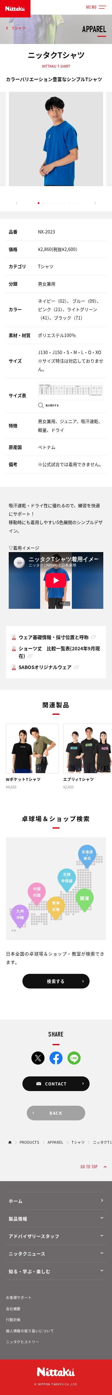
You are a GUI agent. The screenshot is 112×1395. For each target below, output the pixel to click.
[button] (17, 203)
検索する (56, 981)
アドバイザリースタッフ (34, 1236)
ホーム (16, 1201)
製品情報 (18, 1218)
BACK (56, 1113)
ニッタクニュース (27, 1253)
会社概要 (13, 1308)
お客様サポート (19, 1297)
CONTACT (56, 1084)
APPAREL (55, 1142)
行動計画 (13, 1319)
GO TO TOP (89, 1167)
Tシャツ (19, 28)
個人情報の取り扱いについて (30, 1330)
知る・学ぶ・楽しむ (29, 1271)
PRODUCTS (30, 1142)
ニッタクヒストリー (22, 1341)
